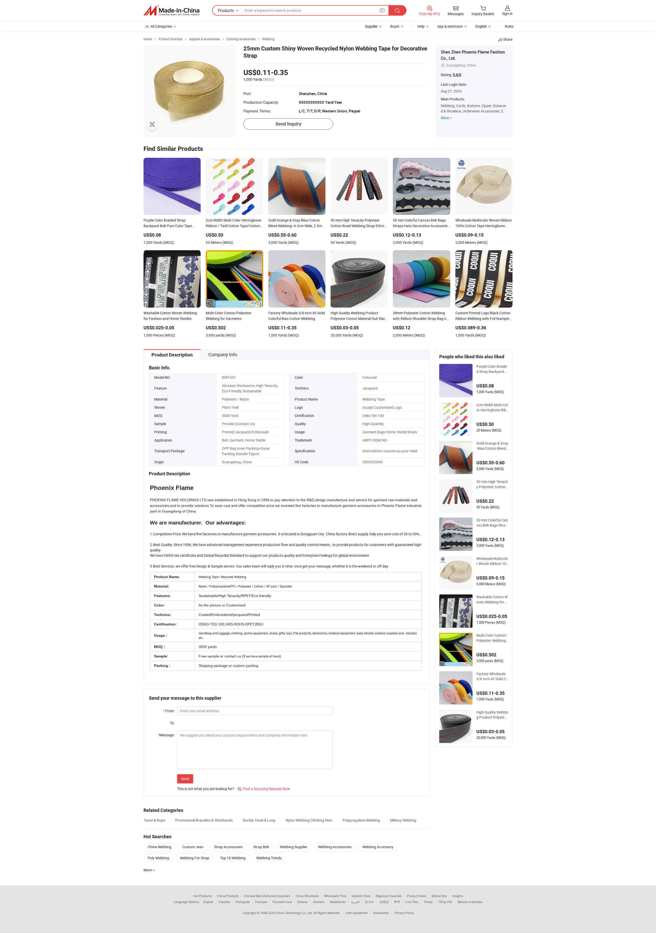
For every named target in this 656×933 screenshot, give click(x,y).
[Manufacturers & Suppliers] (171, 10)
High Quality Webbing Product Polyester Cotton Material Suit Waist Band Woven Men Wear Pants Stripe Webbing (492, 715)
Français (261, 902)
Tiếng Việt (445, 902)
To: (172, 722)
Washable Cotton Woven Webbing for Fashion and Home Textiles (492, 599)
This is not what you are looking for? (205, 788)
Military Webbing (403, 820)
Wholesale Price (335, 896)
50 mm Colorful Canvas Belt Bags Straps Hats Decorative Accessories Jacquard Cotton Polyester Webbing (492, 523)
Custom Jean (192, 846)
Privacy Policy (404, 913)
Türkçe (428, 902)
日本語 (384, 902)
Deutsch (318, 902)
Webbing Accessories (335, 846)
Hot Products (202, 896)
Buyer (394, 26)
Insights (457, 896)
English (208, 902)
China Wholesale (307, 896)
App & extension (450, 26)
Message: (166, 734)
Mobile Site (439, 896)
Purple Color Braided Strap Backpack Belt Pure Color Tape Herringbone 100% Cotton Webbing (491, 369)
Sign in (507, 13)
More (445, 117)
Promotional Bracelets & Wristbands (204, 820)
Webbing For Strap (194, 857)
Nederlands (338, 902)
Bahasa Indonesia (470, 902)
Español (224, 902)
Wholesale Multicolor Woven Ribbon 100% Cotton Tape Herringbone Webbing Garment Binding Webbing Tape (492, 561)
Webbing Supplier (293, 846)
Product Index (416, 896)
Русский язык (282, 902)
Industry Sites (361, 896)
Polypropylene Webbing (361, 820)
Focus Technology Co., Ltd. (294, 913)
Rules (509, 26)
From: (169, 710)
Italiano (302, 902)
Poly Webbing (158, 857)
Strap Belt (261, 846)
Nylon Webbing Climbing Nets (309, 820)
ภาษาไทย (411, 902)
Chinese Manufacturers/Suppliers (267, 896)
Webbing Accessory (377, 846)
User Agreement (357, 913)
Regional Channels (389, 896)
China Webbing (159, 846)
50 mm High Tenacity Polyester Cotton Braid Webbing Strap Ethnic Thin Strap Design (492, 484)
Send (185, 778)
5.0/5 (457, 75)
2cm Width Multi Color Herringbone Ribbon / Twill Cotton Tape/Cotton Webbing (492, 407)
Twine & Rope (154, 820)
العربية (355, 902)
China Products (228, 896)
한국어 (369, 902)
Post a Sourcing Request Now (264, 788)
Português (242, 902)
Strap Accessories (228, 846)
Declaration (381, 913)
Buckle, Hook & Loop (259, 820)
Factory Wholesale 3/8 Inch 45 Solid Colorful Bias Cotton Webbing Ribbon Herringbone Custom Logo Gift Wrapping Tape (492, 676)
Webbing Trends (269, 857)
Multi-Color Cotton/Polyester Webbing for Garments (492, 638)
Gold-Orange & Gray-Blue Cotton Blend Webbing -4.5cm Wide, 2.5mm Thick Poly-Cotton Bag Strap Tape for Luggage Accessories (492, 446)
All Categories (161, 26)
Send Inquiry (288, 124)
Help (421, 26)
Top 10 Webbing (232, 857)
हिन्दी (397, 902)
